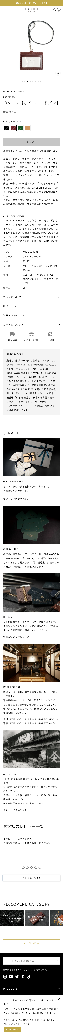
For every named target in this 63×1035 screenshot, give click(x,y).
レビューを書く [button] (33, 877)
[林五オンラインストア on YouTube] (11, 977)
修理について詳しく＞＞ (16, 636)
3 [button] (28, 81)
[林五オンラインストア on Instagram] (5, 977)
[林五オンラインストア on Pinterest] (23, 977)
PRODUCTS (10, 988)
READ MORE (12, 1029)
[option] (31, 2)
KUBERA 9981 (10, 97)
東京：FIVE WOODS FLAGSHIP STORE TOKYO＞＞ (30, 723)
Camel (27, 128)
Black (7, 128)
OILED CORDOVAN (33, 256)
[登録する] (56, 961)
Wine (13, 128)
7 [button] (38, 81)
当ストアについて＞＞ (15, 809)
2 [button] (25, 81)
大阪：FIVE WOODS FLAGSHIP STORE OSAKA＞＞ (30, 719)
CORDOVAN (17, 91)
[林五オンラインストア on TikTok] (29, 977)
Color (12, 121)
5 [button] (33, 81)
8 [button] (41, 81)
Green (20, 128)
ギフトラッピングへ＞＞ (16, 498)
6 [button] (36, 81)
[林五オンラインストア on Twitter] (17, 977)
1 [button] (22, 81)
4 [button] (31, 81)
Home (6, 91)
